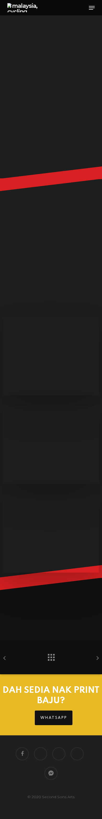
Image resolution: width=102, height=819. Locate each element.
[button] (92, 7)
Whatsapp (53, 718)
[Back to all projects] (51, 656)
